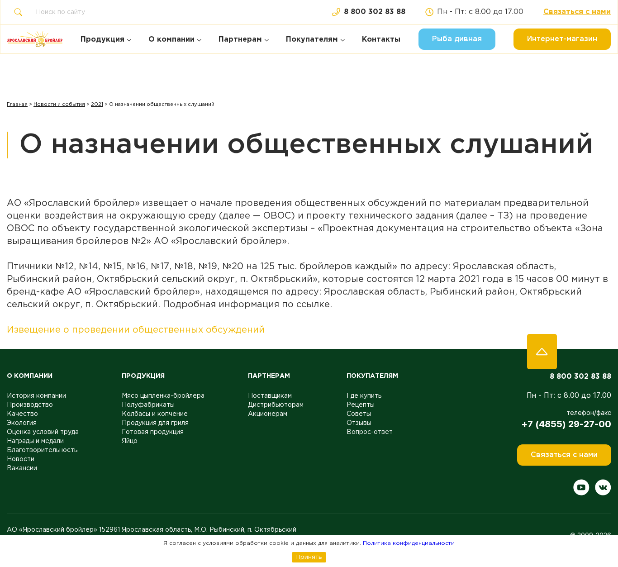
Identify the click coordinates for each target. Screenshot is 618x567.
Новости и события (59, 104)
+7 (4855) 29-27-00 (566, 424)
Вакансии (22, 468)
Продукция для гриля (155, 423)
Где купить (364, 396)
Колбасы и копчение (155, 414)
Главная (17, 104)
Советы (359, 414)
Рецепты (361, 405)
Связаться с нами (577, 12)
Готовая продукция (153, 432)
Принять (309, 557)
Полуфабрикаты (148, 405)
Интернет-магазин (562, 39)
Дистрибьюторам (276, 405)
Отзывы (359, 423)
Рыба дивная (457, 39)
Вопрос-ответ (370, 432)
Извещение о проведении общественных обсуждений (136, 330)
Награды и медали (35, 441)
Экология (22, 423)
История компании (36, 396)
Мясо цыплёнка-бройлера (163, 396)
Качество (22, 414)
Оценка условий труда (43, 432)
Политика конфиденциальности (409, 543)
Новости (20, 459)
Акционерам (267, 414)
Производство (30, 405)
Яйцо (130, 441)
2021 (97, 104)
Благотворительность (42, 450)
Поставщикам (270, 396)
